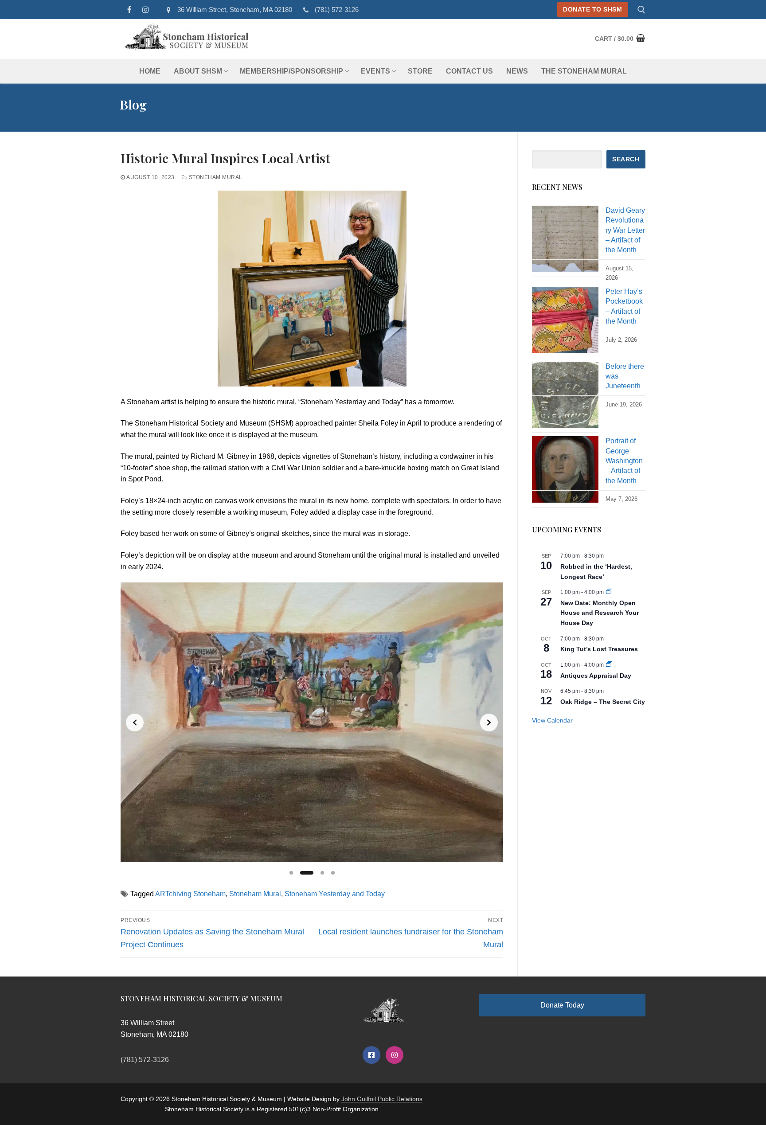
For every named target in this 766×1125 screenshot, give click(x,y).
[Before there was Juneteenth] (565, 397)
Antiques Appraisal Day (595, 675)
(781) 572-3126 (337, 9)
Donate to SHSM (592, 9)
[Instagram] (146, 9)
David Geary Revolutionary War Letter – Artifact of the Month (625, 230)
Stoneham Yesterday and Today (335, 894)
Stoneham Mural (214, 177)
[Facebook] (130, 9)
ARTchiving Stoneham (190, 894)
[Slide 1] (291, 872)
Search (625, 159)
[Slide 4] (333, 872)
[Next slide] (489, 722)
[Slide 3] (322, 872)
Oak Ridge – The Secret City (602, 701)
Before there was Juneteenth (625, 376)
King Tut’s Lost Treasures (599, 648)
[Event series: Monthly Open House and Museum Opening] (609, 592)
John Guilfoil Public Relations (381, 1098)
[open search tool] (641, 10)
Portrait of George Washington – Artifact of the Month (624, 460)
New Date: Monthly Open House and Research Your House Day (599, 612)
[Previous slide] (135, 722)
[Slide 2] (306, 872)
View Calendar (552, 720)
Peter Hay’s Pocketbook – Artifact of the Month (624, 306)
